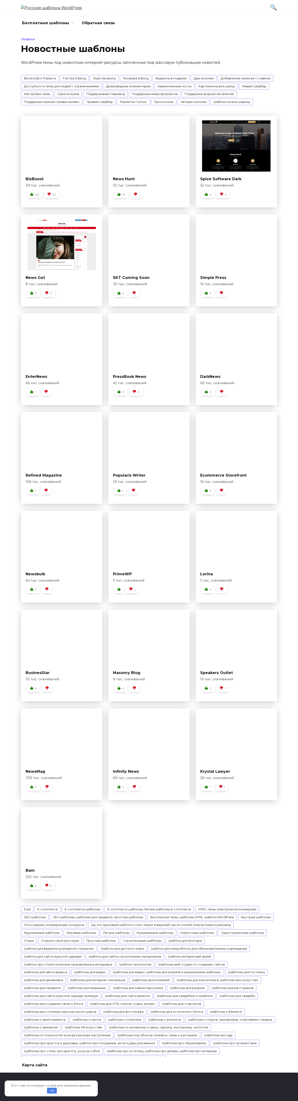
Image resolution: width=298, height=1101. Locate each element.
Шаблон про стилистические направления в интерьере (68, 964)
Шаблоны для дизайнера (43, 980)
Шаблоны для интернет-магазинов (97, 980)
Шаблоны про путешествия (235, 1043)
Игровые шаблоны (81, 933)
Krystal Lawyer (215, 771)
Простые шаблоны (101, 940)
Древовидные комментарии (128, 86)
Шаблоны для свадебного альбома (185, 996)
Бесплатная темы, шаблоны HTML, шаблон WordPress (192, 917)
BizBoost (35, 179)
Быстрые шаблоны (256, 917)
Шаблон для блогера (185, 940)
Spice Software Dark (220, 179)
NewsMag (35, 771)
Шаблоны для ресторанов (233, 988)
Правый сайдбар (99, 102)
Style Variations (104, 78)
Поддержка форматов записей (209, 94)
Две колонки (204, 78)
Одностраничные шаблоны (242, 933)
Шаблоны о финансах (41, 1027)
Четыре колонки (193, 102)
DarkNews (210, 376)
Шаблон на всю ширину (231, 102)
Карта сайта (34, 1065)
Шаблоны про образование (184, 1043)
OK (52, 1090)
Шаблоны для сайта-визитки (127, 996)
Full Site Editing (74, 78)
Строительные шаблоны (142, 940)
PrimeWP (122, 574)
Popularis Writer (129, 475)
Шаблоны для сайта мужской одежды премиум (61, 996)
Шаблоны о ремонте (164, 1019)
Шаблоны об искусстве (83, 1027)
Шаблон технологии (135, 964)
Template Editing (136, 78)
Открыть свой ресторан (60, 940)
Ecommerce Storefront (223, 475)
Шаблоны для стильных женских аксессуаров (60, 1011)
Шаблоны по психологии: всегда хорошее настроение (67, 1035)
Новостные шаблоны (197, 933)
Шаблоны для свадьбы (237, 996)
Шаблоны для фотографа (123, 1011)
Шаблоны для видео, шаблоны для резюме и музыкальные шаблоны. (167, 972)
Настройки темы (37, 94)
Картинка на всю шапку (217, 86)
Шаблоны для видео (90, 972)
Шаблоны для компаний (151, 980)
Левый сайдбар (254, 86)
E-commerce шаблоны (82, 909)
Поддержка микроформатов (155, 94)
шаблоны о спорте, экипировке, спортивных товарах (230, 1019)
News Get (35, 277)
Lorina (206, 574)
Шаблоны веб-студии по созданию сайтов (191, 964)
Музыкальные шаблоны (155, 933)
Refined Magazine (44, 475)
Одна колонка (68, 94)
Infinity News (126, 771)
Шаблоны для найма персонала (138, 988)
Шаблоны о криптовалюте (45, 1019)
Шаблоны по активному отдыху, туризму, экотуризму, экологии (158, 1027)
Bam (30, 870)
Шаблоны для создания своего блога (53, 1004)
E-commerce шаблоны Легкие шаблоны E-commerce (149, 909)
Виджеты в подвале (171, 78)
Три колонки (163, 102)
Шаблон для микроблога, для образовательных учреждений (199, 948)
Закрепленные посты (175, 86)
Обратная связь (98, 23)
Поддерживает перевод (105, 94)
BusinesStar (38, 673)
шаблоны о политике (124, 1019)
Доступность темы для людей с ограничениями (61, 86)
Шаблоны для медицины (87, 988)
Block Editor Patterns (40, 78)
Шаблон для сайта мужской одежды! (53, 956)
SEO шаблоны (35, 917)
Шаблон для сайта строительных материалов (125, 956)
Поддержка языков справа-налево (51, 102)
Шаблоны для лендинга (42, 988)
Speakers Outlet (216, 673)
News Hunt (124, 179)
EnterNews (36, 376)
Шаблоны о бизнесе (226, 1011)
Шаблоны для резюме (187, 988)
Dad (27, 909)
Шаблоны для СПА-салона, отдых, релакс (122, 1004)
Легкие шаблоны (116, 933)
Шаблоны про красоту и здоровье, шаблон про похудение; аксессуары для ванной (89, 1043)
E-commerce (47, 909)
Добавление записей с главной (246, 78)
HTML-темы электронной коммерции (227, 909)
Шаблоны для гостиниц (246, 972)
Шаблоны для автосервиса (45, 972)
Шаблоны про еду (218, 1035)
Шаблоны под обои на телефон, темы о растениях (157, 1035)
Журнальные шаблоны (42, 933)
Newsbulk (35, 574)
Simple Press (213, 277)
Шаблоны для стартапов (181, 1004)
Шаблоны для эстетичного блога (177, 1011)
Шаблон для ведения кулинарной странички (59, 948)
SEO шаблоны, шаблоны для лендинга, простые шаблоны (98, 917)
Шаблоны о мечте (87, 1019)
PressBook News (129, 376)
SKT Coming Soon (131, 277)
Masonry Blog (126, 673)
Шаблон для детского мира (122, 948)
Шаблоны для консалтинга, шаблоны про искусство (217, 980)
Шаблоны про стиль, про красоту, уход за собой (62, 1051)
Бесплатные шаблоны (45, 23)
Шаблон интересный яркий (189, 956)
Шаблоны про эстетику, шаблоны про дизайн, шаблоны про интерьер (162, 1051)
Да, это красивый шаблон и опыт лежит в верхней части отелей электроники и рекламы (161, 925)
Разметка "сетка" (133, 102)
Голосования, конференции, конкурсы (54, 925)
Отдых (29, 940)
